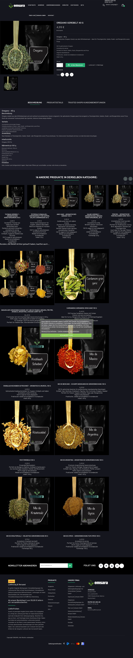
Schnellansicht (20, 189)
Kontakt (70, 623)
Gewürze (50, 600)
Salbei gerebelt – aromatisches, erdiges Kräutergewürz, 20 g (93, 216)
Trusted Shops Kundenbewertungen (86, 103)
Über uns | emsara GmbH (75, 608)
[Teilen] (62, 74)
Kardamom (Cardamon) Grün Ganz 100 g (82, 308)
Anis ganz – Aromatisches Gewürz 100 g (66, 215)
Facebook (101, 566)
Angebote (51, 586)
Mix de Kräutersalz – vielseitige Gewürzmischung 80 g (27, 536)
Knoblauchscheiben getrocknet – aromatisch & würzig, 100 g (27, 386)
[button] (123, 5)
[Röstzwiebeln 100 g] (50, 409)
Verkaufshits (51, 593)
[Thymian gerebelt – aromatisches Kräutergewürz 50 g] (20, 193)
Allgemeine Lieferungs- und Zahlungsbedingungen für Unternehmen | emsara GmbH (76, 590)
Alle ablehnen (74, 331)
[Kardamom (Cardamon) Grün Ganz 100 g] (105, 257)
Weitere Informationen (49, 331)
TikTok (121, 566)
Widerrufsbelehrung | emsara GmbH (76, 618)
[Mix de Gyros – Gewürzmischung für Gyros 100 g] (105, 485)
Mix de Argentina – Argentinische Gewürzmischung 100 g (81, 460)
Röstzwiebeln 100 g (27, 460)
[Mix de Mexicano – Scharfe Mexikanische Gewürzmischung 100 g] (105, 333)
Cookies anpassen (63, 331)
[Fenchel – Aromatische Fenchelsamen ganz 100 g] (129, 193)
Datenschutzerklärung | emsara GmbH (75, 613)
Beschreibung (35, 103)
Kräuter (50, 606)
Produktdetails (55, 103)
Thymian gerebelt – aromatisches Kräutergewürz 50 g (12, 216)
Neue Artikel (51, 590)
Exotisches (51, 596)
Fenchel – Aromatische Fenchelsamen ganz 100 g (120, 215)
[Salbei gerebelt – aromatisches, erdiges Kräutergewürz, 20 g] (102, 193)
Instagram (117, 566)
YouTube (111, 566)
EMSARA (15, 638)
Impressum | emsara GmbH (76, 597)
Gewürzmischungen (53, 603)
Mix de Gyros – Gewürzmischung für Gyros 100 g (81, 536)
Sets (49, 609)
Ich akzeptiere (66, 335)
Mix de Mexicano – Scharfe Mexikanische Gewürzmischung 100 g (82, 384)
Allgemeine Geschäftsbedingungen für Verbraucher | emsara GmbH (76, 602)
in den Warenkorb (77, 65)
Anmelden (71, 626)
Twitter (106, 566)
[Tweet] (67, 74)
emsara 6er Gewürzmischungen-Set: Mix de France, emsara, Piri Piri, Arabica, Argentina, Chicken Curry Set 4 (27, 311)
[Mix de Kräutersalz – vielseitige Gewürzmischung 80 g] (50, 485)
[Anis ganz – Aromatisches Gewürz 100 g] (75, 193)
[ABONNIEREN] (70, 565)
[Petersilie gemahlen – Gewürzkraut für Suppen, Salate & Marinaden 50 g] (47, 193)
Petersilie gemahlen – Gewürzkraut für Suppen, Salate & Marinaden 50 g (39, 216)
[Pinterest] (71, 74)
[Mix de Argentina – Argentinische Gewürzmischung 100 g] (105, 409)
